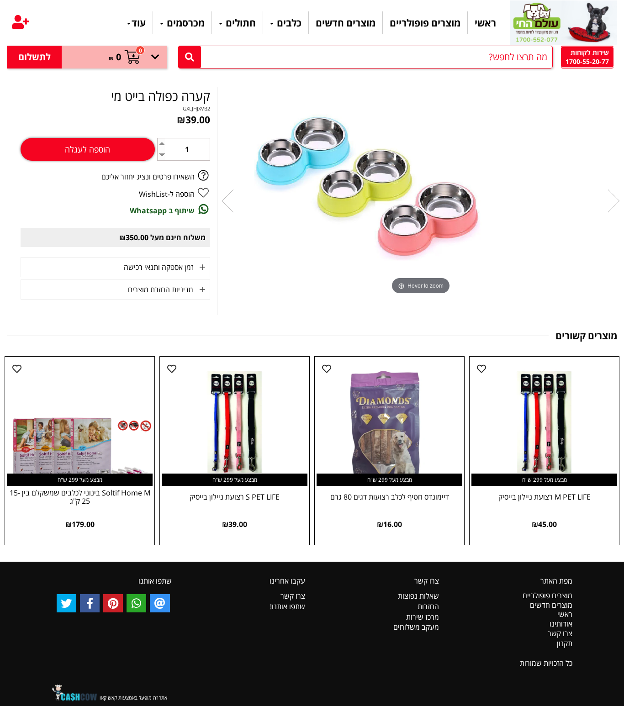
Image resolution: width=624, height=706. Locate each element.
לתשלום (34, 57)
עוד (139, 22)
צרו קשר (560, 633)
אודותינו (561, 624)
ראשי (485, 22)
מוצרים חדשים (345, 22)
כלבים (288, 22)
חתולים (239, 22)
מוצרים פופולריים (425, 22)
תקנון (564, 643)
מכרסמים (184, 22)
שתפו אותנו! (287, 606)
